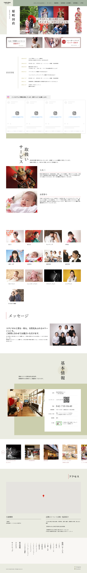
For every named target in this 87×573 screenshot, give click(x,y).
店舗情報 (56, 3)
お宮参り (51, 546)
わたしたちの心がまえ (39, 3)
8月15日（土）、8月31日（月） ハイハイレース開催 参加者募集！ (44, 78)
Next (81, 452)
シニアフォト (31, 548)
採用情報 (75, 3)
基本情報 (20, 545)
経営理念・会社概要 (66, 3)
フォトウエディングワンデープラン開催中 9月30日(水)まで (42, 75)
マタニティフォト (33, 549)
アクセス (16, 545)
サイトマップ (12, 547)
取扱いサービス (62, 547)
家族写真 (42, 546)
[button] (43, 496)
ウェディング (53, 548)
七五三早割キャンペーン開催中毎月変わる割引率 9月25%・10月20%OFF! (38, 59)
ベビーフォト (36, 548)
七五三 (59, 546)
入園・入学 (48, 547)
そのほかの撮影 (25, 548)
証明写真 (39, 546)
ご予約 (81, 3)
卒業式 (45, 546)
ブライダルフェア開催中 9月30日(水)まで (38, 71)
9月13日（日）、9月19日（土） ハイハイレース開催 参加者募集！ (44, 63)
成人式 (56, 546)
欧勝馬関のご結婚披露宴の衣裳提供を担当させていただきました (43, 81)
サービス (49, 3)
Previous (3, 452)
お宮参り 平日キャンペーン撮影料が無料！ (35, 85)
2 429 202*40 (59, 399)
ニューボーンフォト (28, 550)
